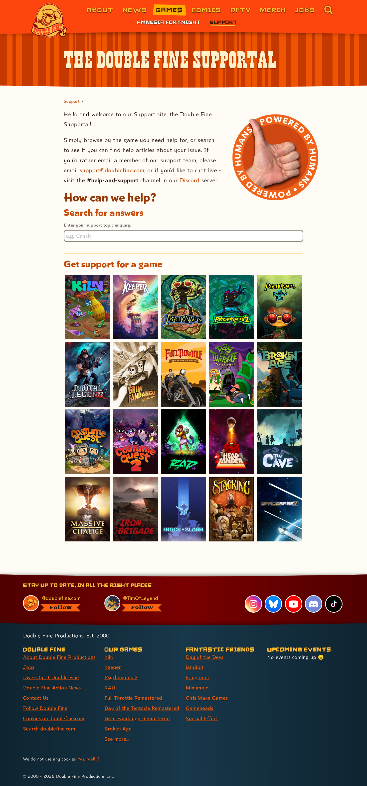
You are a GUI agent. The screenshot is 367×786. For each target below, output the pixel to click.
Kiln (108, 657)
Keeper (112, 667)
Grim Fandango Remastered (137, 718)
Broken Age (118, 729)
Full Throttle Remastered (133, 698)
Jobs (305, 10)
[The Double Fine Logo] (49, 20)
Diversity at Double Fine (51, 677)
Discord (189, 180)
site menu (178, 576)
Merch (273, 10)
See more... (116, 739)
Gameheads (199, 708)
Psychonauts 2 (121, 677)
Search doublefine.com (49, 729)
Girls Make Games (207, 698)
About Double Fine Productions (59, 657)
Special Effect (202, 718)
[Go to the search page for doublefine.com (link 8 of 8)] (328, 10)
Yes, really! (88, 758)
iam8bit (194, 667)
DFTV (240, 10)
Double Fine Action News (52, 688)
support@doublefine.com (112, 170)
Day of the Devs (204, 657)
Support (223, 22)
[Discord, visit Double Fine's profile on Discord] (313, 604)
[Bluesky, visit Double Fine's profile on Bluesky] (273, 604)
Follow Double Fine (45, 708)
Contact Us (35, 698)
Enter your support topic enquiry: (97, 225)
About (100, 10)
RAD (109, 688)
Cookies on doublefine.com (53, 718)
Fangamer (197, 677)
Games (169, 10)
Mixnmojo (197, 688)
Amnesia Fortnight (169, 22)
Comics (206, 10)
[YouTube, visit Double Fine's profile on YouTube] (293, 604)
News (135, 10)
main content (209, 576)
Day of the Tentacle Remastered (141, 708)
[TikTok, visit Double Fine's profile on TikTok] (334, 604)
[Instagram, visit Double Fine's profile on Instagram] (253, 604)
